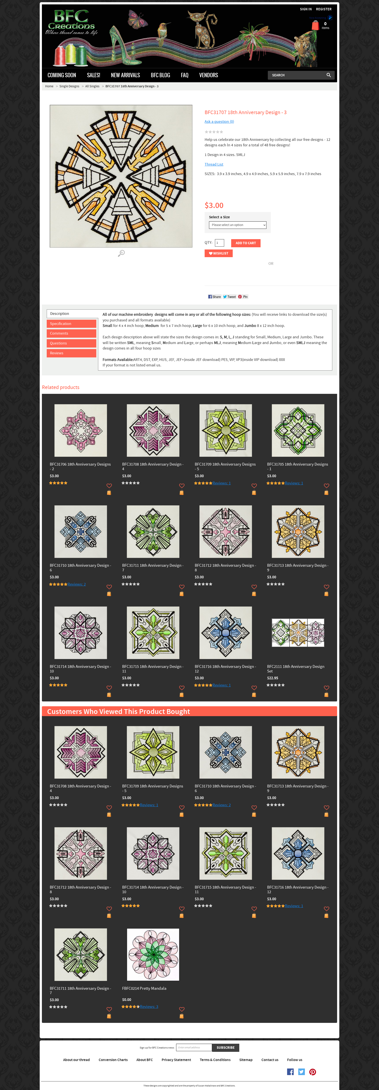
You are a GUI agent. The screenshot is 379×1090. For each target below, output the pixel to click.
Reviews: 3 (149, 1006)
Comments (59, 333)
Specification (60, 323)
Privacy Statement (176, 1060)
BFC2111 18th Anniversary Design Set (295, 669)
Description (59, 313)
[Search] (328, 75)
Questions (58, 343)
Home (49, 86)
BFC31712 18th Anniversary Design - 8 (225, 568)
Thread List (214, 164)
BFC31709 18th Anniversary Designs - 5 (225, 466)
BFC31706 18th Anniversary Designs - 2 (80, 466)
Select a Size (219, 217)
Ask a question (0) (219, 121)
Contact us (269, 1060)
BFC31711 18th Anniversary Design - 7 (153, 568)
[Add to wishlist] (109, 485)
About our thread (76, 1060)
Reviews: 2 (77, 584)
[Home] (79, 23)
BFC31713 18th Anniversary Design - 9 (298, 568)
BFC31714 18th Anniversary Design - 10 (80, 669)
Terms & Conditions (215, 1060)
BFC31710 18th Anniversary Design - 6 (80, 568)
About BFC (144, 1060)
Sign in (306, 9)
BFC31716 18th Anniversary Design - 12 (225, 669)
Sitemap (246, 1060)
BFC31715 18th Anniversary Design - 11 (153, 669)
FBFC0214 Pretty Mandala (144, 988)
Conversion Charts (113, 1060)
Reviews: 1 (222, 483)
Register (324, 9)
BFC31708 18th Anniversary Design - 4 (153, 466)
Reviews (56, 353)
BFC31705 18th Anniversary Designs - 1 (297, 466)
